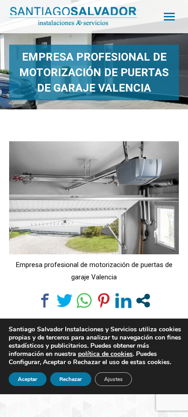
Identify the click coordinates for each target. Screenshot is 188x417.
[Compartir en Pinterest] (104, 301)
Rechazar (70, 379)
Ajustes (113, 379)
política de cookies (105, 354)
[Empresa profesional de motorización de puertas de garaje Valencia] (94, 197)
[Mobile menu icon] (169, 16)
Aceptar (27, 379)
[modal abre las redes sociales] (143, 301)
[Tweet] (65, 301)
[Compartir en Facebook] (45, 301)
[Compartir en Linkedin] (123, 301)
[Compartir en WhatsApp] (84, 301)
